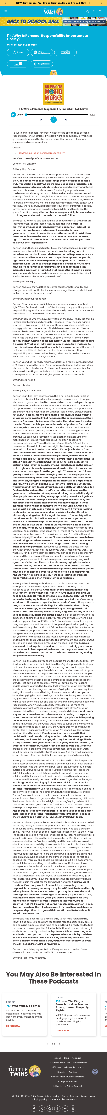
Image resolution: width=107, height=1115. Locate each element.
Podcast (76, 1057)
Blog (66, 1057)
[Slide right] (60, 1044)
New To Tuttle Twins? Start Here (67, 1076)
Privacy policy (52, 1096)
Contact (73, 1072)
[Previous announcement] (5, 3)
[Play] (13, 114)
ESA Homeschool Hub (59, 1062)
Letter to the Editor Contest (67, 1086)
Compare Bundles (67, 1081)
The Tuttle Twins (34, 1096)
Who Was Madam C (23, 1005)
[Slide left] (47, 1044)
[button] (6, 12)
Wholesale (69, 1067)
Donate (61, 1072)
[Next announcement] (102, 3)
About (57, 1057)
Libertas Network (69, 1099)
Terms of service (70, 1096)
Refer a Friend (80, 1062)
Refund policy (88, 1096)
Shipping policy (39, 1099)
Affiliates (56, 1067)
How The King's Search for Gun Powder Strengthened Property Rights (72, 1006)
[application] (53, 113)
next (67, 120)
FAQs (81, 1067)
